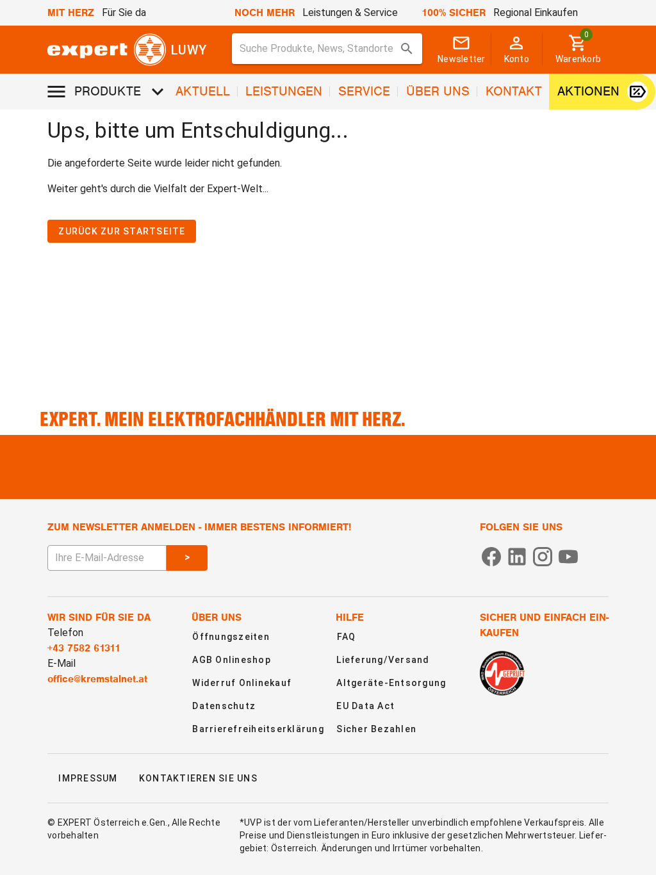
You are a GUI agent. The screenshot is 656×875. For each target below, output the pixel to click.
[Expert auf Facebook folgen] (491, 556)
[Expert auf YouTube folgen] (568, 556)
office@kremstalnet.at (97, 679)
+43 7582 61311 (83, 648)
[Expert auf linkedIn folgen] (517, 556)
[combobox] (327, 48)
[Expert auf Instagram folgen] (542, 556)
